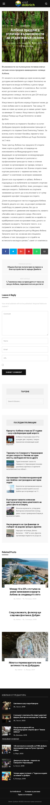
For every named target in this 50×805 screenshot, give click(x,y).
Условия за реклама (32, 791)
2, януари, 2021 (29, 670)
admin (18, 599)
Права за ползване (25, 795)
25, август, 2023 (19, 720)
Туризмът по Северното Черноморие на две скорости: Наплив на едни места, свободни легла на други (24, 455)
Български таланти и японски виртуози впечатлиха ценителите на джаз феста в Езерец (24, 502)
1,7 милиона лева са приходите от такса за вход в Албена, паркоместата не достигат (25, 281)
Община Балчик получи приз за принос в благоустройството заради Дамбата (25, 266)
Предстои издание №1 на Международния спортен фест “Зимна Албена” (29, 730)
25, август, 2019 (19, 707)
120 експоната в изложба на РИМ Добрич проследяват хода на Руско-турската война (30, 748)
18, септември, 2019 (29, 619)
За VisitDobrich (15, 791)
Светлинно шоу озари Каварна (25, 703)
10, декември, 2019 (20, 735)
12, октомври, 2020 (29, 599)
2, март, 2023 (18, 753)
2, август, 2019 (18, 766)
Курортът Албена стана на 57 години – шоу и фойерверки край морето (24, 432)
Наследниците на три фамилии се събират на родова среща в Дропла (23, 525)
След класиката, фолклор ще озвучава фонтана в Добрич (25, 614)
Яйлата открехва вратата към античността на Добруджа (25, 664)
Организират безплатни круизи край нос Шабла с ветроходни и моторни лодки (24, 480)
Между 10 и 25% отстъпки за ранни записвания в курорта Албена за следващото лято (25, 592)
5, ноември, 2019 (19, 779)
